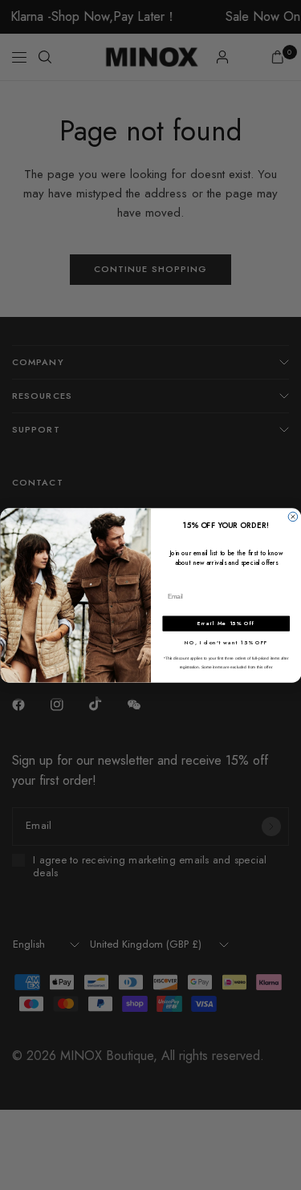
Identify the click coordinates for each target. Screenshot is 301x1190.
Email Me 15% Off (225, 623)
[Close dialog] (293, 517)
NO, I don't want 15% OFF (225, 642)
